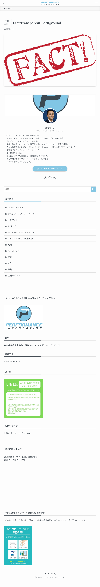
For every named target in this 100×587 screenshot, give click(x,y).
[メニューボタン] (97, 3)
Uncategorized (15, 207)
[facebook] (45, 177)
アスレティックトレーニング (21, 213)
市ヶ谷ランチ (14, 250)
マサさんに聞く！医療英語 (20, 238)
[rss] (55, 574)
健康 (10, 244)
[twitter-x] (50, 177)
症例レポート (14, 275)
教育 (10, 256)
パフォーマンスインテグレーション (24, 232)
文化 (10, 263)
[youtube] (54, 177)
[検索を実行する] (93, 189)
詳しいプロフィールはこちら (50, 168)
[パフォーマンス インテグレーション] (49, 3)
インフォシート (15, 219)
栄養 (10, 269)
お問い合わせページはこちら (17, 433)
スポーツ (12, 226)
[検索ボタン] (3, 3)
